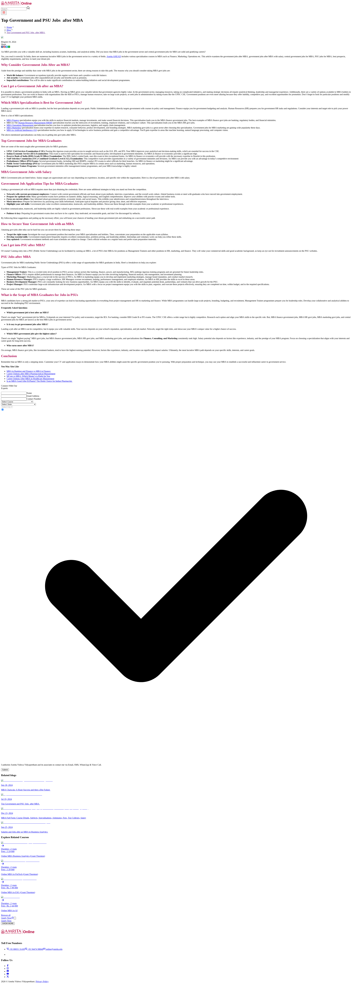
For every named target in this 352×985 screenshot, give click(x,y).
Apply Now (6, 918)
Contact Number (34, 399)
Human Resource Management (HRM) (35, 123)
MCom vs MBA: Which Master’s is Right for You (28, 376)
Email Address (33, 396)
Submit (5, 770)
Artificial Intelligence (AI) (25, 130)
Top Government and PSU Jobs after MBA (26, 32)
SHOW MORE (8, 923)
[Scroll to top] (15, 918)
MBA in (10, 130)
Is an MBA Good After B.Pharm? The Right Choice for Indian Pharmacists (39, 381)
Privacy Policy (42, 981)
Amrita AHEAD (114, 56)
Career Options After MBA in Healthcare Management (30, 378)
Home (9, 27)
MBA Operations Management (20, 125)
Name (29, 393)
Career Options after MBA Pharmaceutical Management (31, 374)
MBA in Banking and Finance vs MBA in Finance (29, 371)
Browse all (5, 915)
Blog (9, 30)
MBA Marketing (14, 128)
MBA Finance (13, 120)
